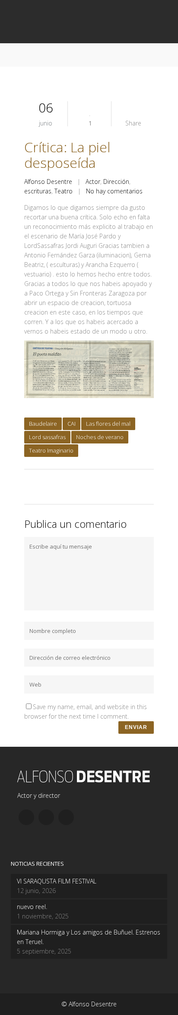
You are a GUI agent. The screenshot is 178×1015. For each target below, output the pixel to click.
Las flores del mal (108, 423)
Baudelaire (43, 423)
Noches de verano (100, 437)
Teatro (63, 191)
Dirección (116, 181)
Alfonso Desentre (48, 181)
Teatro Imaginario (51, 450)
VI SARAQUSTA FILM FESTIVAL (56, 881)
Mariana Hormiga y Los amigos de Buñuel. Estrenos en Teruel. (88, 937)
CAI (71, 423)
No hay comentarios (114, 191)
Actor (93, 181)
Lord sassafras (47, 437)
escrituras (37, 191)
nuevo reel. (32, 907)
